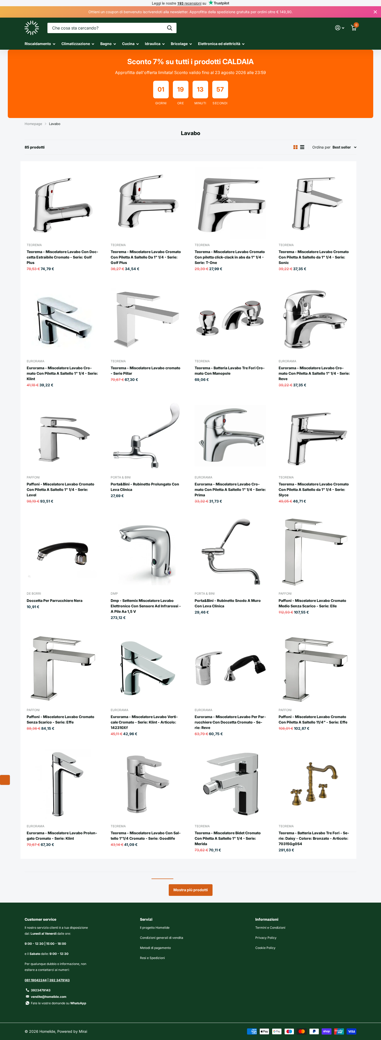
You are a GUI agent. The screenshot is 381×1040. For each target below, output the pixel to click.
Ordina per (321, 147)
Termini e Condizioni (270, 928)
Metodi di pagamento (155, 948)
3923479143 (41, 990)
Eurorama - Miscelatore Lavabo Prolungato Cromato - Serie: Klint (62, 835)
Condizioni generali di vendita (161, 938)
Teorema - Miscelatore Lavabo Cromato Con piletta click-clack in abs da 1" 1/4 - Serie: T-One (230, 257)
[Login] (339, 28)
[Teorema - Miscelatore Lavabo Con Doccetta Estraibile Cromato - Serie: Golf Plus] (62, 203)
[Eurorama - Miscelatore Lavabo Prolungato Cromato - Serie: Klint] (62, 784)
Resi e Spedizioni (152, 958)
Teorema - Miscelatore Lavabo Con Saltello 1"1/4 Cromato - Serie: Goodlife (146, 835)
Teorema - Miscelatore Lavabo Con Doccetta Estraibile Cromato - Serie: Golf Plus (62, 257)
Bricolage (179, 43)
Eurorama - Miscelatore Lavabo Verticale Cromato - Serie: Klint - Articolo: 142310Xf (144, 722)
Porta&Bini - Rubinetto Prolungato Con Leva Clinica (145, 487)
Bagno (106, 43)
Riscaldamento (38, 43)
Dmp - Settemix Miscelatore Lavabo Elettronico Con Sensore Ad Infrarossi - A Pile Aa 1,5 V (146, 606)
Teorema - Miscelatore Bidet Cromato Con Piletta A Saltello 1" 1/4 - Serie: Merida (228, 838)
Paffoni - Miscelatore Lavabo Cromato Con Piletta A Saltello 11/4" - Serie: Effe (313, 719)
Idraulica (152, 43)
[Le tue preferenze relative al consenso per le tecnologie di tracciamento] (5, 780)
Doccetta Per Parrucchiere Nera (54, 600)
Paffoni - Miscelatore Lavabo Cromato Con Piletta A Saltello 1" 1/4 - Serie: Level (60, 489)
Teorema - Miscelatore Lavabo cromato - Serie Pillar (145, 370)
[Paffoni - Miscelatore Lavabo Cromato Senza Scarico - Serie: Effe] (62, 668)
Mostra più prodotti (190, 890)
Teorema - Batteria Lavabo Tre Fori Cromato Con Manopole (230, 370)
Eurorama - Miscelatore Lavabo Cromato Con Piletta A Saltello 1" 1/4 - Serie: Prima (230, 489)
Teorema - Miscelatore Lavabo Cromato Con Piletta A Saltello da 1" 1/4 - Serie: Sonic (314, 257)
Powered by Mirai (72, 1031)
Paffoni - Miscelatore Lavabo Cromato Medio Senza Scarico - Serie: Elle (312, 603)
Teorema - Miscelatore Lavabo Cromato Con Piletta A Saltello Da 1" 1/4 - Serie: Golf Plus (146, 257)
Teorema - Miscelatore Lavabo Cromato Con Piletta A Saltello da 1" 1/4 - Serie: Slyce (314, 489)
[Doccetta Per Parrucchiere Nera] (62, 552)
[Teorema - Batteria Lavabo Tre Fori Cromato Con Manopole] (230, 319)
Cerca (170, 28)
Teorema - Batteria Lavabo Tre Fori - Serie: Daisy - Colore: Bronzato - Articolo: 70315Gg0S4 (314, 838)
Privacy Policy (266, 938)
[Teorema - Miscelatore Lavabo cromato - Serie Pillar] (146, 319)
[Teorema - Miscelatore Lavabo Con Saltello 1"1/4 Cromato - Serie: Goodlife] (146, 784)
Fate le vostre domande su (58, 1003)
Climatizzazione (75, 43)
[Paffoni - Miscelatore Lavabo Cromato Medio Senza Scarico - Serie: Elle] (314, 552)
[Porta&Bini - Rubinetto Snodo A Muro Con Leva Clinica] (230, 552)
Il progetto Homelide (155, 928)
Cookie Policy (265, 948)
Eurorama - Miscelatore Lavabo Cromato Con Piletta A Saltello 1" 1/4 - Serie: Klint (62, 373)
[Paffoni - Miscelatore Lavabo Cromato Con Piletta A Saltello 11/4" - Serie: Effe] (314, 668)
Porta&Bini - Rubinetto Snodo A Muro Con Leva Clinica (228, 603)
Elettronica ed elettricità (219, 43)
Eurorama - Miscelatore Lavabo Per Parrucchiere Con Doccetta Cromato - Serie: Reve (230, 722)
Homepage (33, 124)
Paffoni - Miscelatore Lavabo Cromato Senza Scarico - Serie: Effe (60, 719)
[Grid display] (295, 147)
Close (375, 12)
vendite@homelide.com (48, 997)
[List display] (302, 147)
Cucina (128, 43)
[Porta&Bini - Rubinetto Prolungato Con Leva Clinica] (146, 435)
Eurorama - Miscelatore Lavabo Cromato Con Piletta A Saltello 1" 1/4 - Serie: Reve (314, 373)
